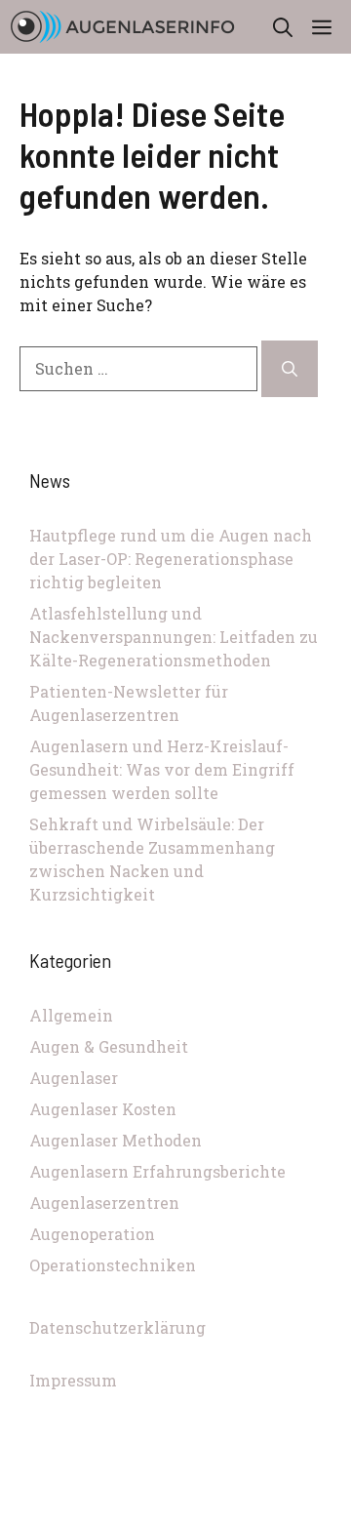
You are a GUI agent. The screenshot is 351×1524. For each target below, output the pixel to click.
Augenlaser (73, 1077)
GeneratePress (175, 1513)
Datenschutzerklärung (117, 1327)
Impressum (73, 1380)
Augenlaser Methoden (115, 1140)
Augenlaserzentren (104, 1202)
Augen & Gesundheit (108, 1046)
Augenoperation (92, 1233)
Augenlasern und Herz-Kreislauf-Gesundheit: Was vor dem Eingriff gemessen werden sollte (161, 769)
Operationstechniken (112, 1265)
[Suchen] (289, 369)
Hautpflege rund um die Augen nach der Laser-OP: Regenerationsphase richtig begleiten (170, 558)
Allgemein (71, 1015)
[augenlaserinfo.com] (122, 27)
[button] (282, 27)
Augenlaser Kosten (102, 1109)
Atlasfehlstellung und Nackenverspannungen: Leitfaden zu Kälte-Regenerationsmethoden (173, 636)
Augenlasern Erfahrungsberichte (157, 1171)
